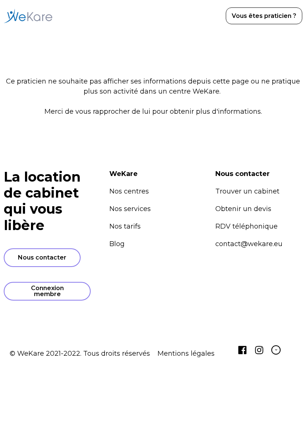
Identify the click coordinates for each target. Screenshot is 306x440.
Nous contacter (42, 257)
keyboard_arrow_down (276, 350)
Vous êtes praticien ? (264, 15)
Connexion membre (47, 291)
